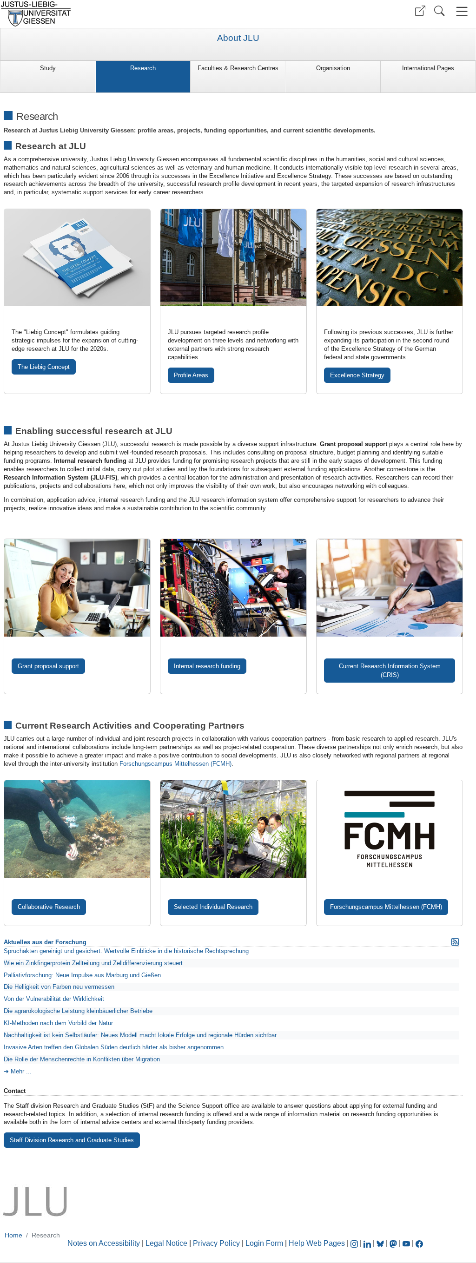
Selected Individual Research (213, 906)
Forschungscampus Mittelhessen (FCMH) (175, 763)
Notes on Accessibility (104, 1243)
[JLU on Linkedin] (368, 1243)
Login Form (264, 1243)
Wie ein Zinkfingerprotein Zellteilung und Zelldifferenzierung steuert (93, 963)
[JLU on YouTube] (407, 1243)
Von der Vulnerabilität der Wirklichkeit (54, 998)
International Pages (428, 68)
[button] (420, 10)
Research (143, 68)
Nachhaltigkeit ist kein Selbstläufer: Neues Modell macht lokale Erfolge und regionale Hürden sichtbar (140, 1035)
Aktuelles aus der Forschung (45, 942)
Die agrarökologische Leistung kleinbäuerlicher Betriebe (78, 1010)
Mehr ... (21, 1071)
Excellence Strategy (357, 375)
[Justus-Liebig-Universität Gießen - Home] (118, 14)
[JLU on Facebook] (419, 1243)
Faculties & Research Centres (238, 68)
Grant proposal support (48, 666)
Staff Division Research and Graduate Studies (72, 1140)
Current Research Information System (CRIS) (390, 670)
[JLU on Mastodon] (394, 1243)
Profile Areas (191, 375)
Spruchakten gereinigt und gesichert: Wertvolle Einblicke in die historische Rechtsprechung (126, 950)
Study (48, 68)
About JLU (238, 38)
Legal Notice (166, 1243)
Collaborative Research (49, 906)
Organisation (333, 68)
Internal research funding (207, 666)
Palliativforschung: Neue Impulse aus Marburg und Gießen (82, 975)
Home (13, 1235)
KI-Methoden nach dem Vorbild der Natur (58, 1023)
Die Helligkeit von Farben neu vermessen (59, 986)
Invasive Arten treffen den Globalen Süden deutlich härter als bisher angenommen (114, 1047)
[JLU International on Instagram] (355, 1243)
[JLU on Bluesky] (381, 1243)
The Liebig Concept (44, 366)
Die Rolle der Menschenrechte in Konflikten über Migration (82, 1059)
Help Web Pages (317, 1243)
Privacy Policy (216, 1243)
